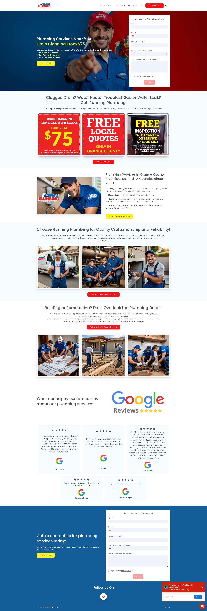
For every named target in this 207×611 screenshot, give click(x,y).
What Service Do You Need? (142, 51)
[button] (134, 36)
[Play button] (69, 195)
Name (133, 24)
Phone (134, 32)
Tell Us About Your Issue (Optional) (145, 59)
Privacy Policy (149, 76)
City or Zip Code (138, 42)
